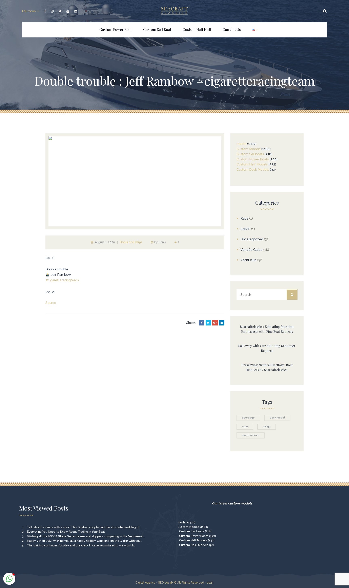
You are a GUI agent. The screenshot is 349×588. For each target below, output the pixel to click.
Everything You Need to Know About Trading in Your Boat (66, 531)
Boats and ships (131, 242)
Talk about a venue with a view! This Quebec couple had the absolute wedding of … (84, 527)
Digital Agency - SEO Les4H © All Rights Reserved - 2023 (174, 582)
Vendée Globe (252, 250)
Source (50, 303)
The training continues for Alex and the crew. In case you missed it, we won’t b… (81, 545)
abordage (248, 417)
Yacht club (248, 260)
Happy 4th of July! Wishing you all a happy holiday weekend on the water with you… (84, 540)
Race (244, 218)
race (245, 426)
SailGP (245, 229)
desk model (277, 417)
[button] (9, 579)
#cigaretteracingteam (62, 280)
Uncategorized (252, 239)
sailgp (266, 426)
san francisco (250, 435)
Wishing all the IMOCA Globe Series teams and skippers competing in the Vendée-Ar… (85, 536)
